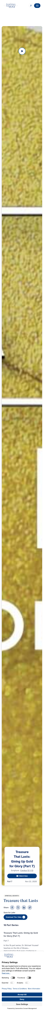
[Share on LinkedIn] (24, 907)
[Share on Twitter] (18, 907)
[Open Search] (31, 5)
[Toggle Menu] (37, 5)
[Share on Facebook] (12, 907)
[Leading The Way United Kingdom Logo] (11, 5)
